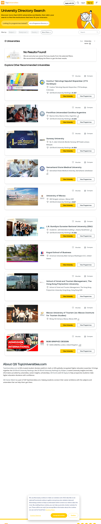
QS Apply (64, 373)
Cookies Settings (35, 515)
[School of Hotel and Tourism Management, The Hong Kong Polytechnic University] (42, 282)
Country (34, 32)
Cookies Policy (50, 510)
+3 (78, 116)
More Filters (46, 32)
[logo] (9, 2)
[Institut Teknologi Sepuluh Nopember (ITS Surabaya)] (42, 82)
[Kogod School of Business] (42, 254)
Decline (73, 515)
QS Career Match (9, 380)
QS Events (54, 373)
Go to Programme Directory (38, 23)
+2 (47, 173)
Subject (11, 32)
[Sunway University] (42, 140)
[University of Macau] (42, 197)
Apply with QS (69, 3)
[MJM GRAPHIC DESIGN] (42, 343)
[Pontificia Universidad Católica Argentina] (42, 114)
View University (68, 96)
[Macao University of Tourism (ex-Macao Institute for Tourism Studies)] (42, 314)
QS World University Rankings (23, 370)
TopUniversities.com (10, 368)
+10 (80, 345)
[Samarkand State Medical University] (42, 169)
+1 (78, 319)
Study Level (23, 32)
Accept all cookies (59, 515)
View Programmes (86, 96)
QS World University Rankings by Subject (52, 370)
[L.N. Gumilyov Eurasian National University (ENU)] (42, 228)
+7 (91, 230)
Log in (83, 3)
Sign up (90, 3)
